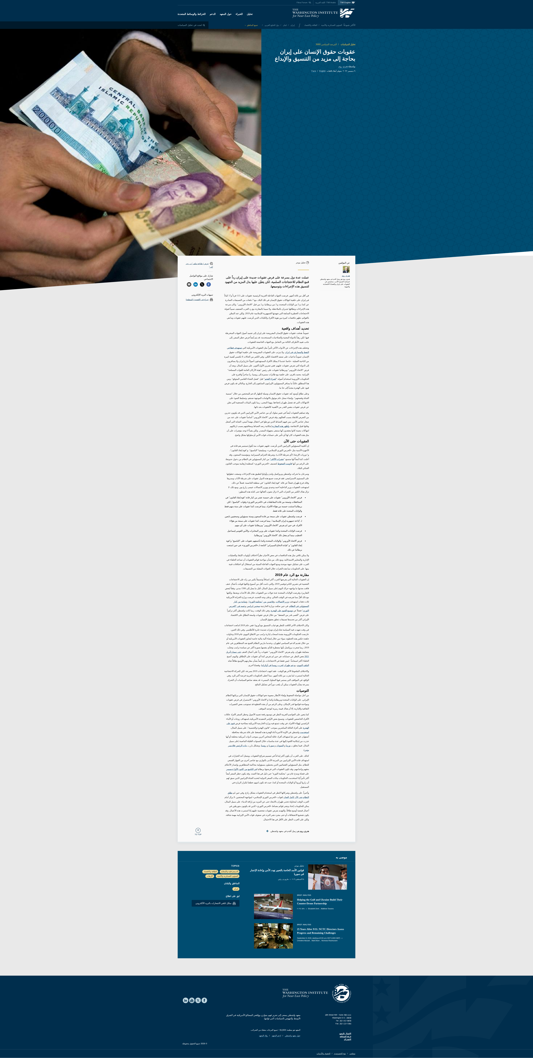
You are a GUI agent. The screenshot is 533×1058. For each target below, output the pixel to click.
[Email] (189, 284)
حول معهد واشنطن (292, 1036)
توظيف (352, 1053)
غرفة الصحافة (345, 1036)
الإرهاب (210, 876)
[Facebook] (208, 284)
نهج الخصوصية (340, 1053)
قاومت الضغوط (285, 463)
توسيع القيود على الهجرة (282, 610)
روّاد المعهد (263, 1036)
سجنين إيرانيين (253, 606)
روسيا (263, 745)
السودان (280, 745)
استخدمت (304, 732)
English (322, 71)
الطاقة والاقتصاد (310, 25)
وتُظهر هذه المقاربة (280, 426)
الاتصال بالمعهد (345, 1033)
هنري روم (343, 66)
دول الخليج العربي (271, 25)
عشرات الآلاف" (277, 459)
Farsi (313, 71)
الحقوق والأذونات (323, 1053)
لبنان (284, 25)
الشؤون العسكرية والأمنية (331, 25)
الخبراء (239, 14)
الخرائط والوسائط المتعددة (192, 14)
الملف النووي (303, 665)
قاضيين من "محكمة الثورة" (261, 602)
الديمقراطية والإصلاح (229, 871)
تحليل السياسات (347, 44)
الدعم (213, 14)
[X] (202, 284)
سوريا (271, 745)
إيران (292, 25)
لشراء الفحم (270, 379)
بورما (288, 745)
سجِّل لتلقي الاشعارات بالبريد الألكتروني (213, 903)
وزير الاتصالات (282, 602)
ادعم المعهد (276, 1036)
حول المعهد (226, 14)
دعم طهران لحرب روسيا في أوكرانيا (278, 665)
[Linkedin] (195, 284)
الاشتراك (347, 1039)
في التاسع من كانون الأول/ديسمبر (241, 769)
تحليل (250, 14)
